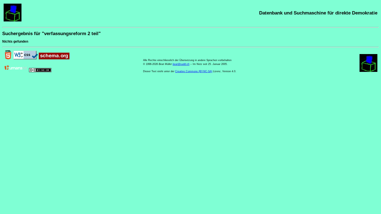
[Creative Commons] (40, 71)
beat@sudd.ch (181, 64)
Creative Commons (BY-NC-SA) (193, 71)
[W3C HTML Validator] (8, 58)
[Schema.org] (54, 58)
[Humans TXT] (16, 71)
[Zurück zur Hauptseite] (12, 20)
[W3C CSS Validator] (25, 58)
